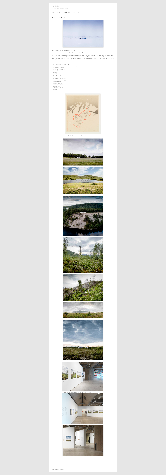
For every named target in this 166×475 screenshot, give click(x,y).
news (74, 12)
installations (67, 12)
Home (53, 12)
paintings (59, 12)
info (78, 12)
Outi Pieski (56, 6)
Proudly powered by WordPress (58, 469)
